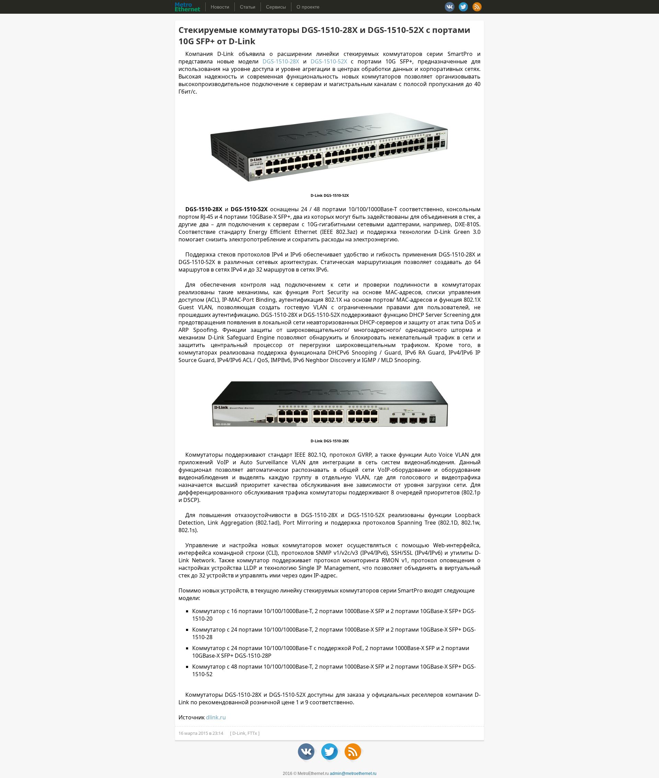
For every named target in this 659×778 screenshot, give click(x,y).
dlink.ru (216, 717)
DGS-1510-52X (329, 61)
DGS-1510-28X (281, 61)
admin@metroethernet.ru (353, 773)
